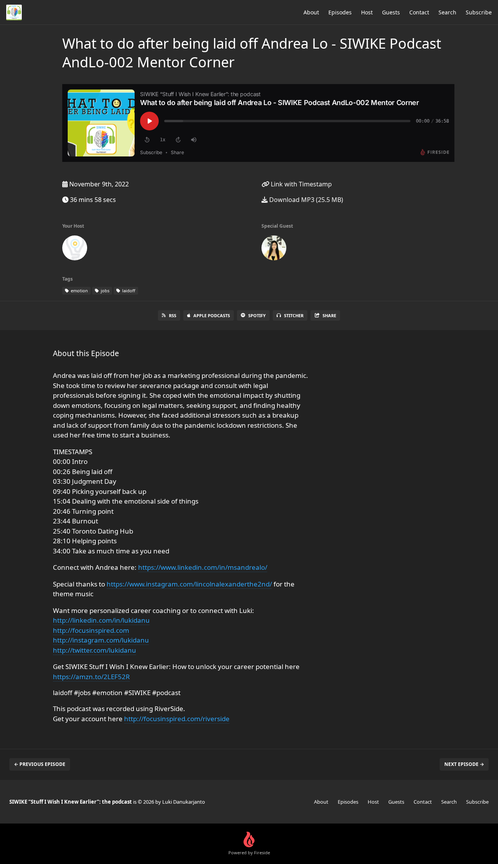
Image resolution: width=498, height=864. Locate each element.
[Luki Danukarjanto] (74, 249)
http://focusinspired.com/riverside (177, 718)
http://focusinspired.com (91, 630)
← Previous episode (39, 764)
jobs (104, 290)
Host (367, 12)
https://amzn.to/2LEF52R (91, 676)
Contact (419, 12)
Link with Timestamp (300, 184)
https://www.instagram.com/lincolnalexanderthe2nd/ (189, 584)
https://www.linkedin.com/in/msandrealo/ (202, 567)
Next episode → (464, 764)
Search (447, 12)
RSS (172, 315)
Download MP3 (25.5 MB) (305, 199)
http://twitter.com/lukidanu (94, 650)
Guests (391, 12)
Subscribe (479, 12)
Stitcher (293, 315)
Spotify (257, 315)
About (311, 12)
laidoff (128, 290)
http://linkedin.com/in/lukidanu (101, 620)
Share (329, 315)
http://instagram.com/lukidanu (101, 640)
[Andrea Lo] (273, 249)
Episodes (340, 12)
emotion (79, 290)
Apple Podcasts (211, 315)
